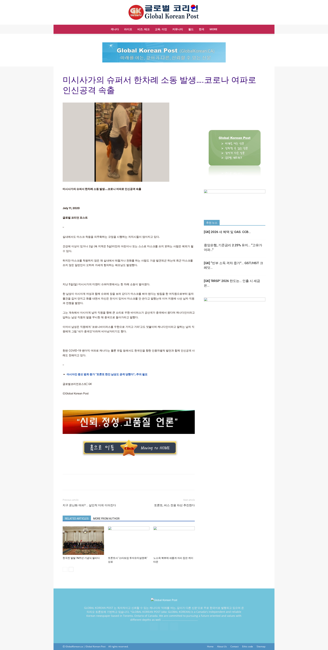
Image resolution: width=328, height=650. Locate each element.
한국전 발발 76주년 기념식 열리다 (81, 558)
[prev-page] (65, 569)
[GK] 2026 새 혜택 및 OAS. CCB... (227, 232)
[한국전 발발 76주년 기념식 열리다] (83, 540)
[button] (260, 29)
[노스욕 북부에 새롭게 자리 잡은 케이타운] (174, 540)
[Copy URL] (75, 482)
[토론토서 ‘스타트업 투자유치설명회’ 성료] (128, 540)
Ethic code (247, 646)
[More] (84, 482)
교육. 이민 (161, 29)
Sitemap (261, 646)
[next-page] (71, 569)
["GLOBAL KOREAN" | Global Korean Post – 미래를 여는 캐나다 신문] (164, 12)
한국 (201, 29)
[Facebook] (154, 626)
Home (210, 646)
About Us (222, 646)
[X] (164, 626)
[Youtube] (174, 626)
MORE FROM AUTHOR (106, 518)
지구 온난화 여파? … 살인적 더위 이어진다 (89, 505)
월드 (191, 29)
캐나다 (115, 29)
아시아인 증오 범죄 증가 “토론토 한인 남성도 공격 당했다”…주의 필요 (107, 374)
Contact (234, 646)
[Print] (66, 482)
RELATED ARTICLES (77, 518)
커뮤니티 (177, 29)
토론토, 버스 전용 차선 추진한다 (174, 505)
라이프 (128, 29)
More (213, 29)
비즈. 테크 (143, 29)
